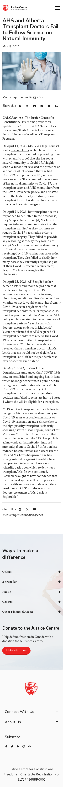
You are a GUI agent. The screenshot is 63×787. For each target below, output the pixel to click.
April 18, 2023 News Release (38, 126)
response (45, 311)
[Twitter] (12, 746)
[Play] (17, 746)
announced (28, 372)
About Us (13, 721)
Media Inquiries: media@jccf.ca (22, 97)
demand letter (20, 150)
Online (7, 572)
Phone (6, 592)
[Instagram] (23, 746)
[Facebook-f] (6, 746)
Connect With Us (19, 711)
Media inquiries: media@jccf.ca (22, 515)
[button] (20, 106)
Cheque (7, 602)
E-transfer (9, 582)
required (46, 332)
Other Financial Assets (17, 612)
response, (51, 216)
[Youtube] (29, 746)
